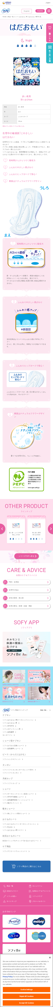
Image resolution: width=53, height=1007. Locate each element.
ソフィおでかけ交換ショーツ (13, 745)
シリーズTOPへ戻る (26, 556)
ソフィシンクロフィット (12, 759)
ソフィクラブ (37, 896)
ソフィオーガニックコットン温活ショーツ (18, 794)
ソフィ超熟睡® (8, 732)
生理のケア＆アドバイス (41, 891)
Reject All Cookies (26, 996)
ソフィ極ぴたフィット (11, 803)
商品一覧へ (43, 710)
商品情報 (40, 11)
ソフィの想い (12, 896)
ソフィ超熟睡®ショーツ (11, 748)
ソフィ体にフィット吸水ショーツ (15, 813)
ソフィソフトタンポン (11, 773)
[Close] (50, 957)
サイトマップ (12, 901)
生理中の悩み (14, 590)
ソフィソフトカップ (10, 783)
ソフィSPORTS (8, 726)
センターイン (7, 735)
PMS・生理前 (14, 582)
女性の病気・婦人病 (16, 598)
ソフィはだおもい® (10, 723)
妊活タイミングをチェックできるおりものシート (21, 841)
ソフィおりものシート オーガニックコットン (19, 824)
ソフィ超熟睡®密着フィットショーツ (16, 800)
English (27, 11)
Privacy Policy (8, 977)
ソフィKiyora (7, 827)
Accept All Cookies (26, 1003)
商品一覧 (10, 886)
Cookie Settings (26, 989)
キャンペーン (37, 886)
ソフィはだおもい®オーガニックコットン (18, 720)
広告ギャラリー (12, 891)
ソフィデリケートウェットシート (15, 851)
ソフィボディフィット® (11, 729)
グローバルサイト (39, 901)
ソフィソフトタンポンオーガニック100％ (18, 770)
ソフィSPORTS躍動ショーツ (13, 797)
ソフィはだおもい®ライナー (13, 830)
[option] (16, 530)
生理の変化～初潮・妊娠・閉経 (20, 606)
